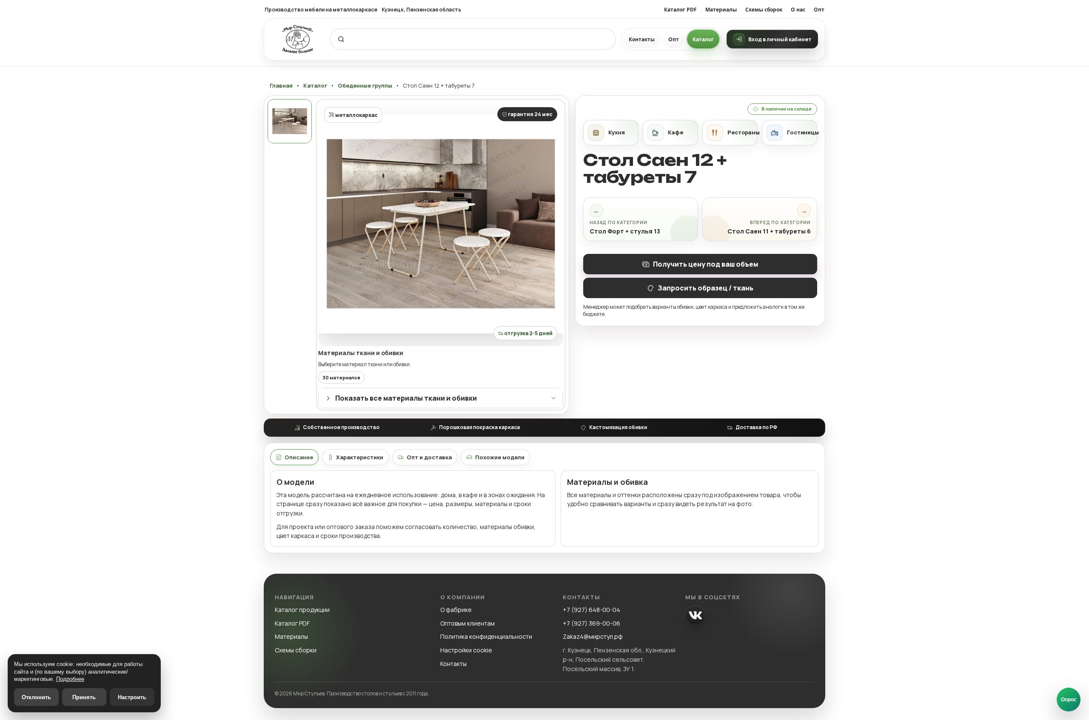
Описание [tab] (299, 457)
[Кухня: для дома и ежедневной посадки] (611, 132)
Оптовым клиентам (467, 623)
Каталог (703, 39)
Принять (84, 697)
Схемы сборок (763, 9)
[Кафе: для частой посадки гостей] (670, 132)
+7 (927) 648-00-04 (591, 610)
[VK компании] (695, 615)
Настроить (132, 697)
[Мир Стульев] (298, 39)
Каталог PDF (680, 9)
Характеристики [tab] (359, 457)
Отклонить (36, 697)
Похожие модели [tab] (500, 457)
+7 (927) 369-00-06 (591, 623)
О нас (798, 9)
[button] (440, 223)
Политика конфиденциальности (486, 636)
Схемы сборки (295, 650)
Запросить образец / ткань (705, 288)
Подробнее (70, 679)
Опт (819, 9)
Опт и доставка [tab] (429, 457)
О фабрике (456, 610)
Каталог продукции (302, 610)
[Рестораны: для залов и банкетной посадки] (730, 132)
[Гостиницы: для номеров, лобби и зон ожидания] (789, 132)
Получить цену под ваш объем (705, 264)
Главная (281, 85)
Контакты (642, 39)
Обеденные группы (365, 85)
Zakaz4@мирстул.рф (593, 636)
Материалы (721, 9)
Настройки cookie (466, 650)
